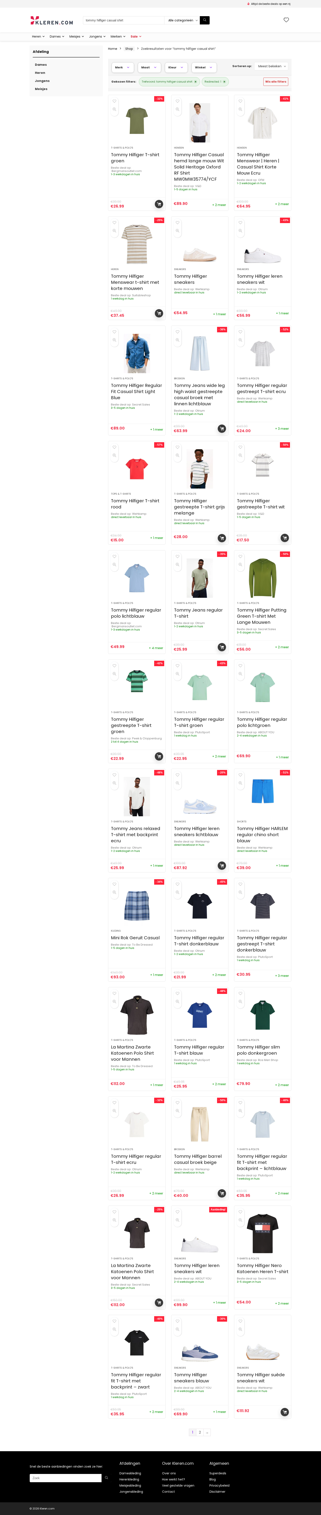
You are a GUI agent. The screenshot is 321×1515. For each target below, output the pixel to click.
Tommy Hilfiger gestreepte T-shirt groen (131, 725)
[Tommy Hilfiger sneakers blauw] (200, 1342)
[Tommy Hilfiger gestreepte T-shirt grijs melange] (200, 469)
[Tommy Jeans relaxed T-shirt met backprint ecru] (136, 796)
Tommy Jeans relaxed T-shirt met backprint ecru (135, 834)
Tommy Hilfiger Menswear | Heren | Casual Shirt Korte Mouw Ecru (258, 164)
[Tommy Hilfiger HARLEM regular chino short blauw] (262, 796)
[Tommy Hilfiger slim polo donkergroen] (262, 1015)
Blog (212, 1479)
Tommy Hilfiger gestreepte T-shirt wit (261, 504)
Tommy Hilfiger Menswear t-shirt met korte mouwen (135, 282)
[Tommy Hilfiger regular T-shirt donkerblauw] (200, 906)
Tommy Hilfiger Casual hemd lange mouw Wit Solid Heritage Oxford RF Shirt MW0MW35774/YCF (199, 167)
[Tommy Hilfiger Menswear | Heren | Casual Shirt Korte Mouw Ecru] (262, 122)
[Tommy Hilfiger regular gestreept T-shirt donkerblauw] (262, 906)
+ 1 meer (219, 314)
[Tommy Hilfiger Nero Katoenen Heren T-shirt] (262, 1233)
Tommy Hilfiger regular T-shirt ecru (136, 1159)
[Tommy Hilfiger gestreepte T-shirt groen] (136, 687)
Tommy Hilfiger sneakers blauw (191, 1378)
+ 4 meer (156, 648)
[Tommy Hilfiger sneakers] (200, 244)
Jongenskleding (131, 1491)
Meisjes (74, 36)
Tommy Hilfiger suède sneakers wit (261, 1378)
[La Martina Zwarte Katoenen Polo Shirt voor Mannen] (136, 1015)
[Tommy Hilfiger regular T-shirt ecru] (136, 1124)
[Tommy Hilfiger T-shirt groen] (136, 122)
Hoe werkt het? (173, 1479)
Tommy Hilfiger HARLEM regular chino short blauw (262, 834)
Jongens (95, 36)
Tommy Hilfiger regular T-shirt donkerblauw (199, 941)
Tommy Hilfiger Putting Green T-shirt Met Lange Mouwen (261, 616)
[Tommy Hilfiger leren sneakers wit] (262, 244)
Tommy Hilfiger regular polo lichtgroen (262, 722)
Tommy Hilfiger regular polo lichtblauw (136, 613)
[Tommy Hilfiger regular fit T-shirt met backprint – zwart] (136, 1342)
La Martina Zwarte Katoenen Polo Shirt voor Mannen (132, 1053)
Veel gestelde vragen (178, 1485)
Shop (129, 49)
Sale (134, 36)
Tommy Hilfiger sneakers (190, 279)
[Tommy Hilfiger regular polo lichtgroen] (262, 687)
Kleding (116, 931)
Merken (116, 36)
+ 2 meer (219, 205)
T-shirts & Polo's (122, 147)
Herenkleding (129, 1479)
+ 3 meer (282, 428)
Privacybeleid (219, 1485)
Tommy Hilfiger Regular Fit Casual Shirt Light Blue (136, 391)
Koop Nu (159, 204)
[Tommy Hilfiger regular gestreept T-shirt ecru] (262, 353)
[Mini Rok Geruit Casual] (136, 906)
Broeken (179, 378)
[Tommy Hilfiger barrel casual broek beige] (200, 1124)
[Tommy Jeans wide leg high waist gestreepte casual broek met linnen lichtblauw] (200, 353)
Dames (55, 36)
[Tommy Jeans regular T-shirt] (200, 578)
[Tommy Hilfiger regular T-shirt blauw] (200, 1015)
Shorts (242, 821)
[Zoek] (205, 20)
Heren (36, 36)
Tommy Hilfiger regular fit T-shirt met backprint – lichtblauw (262, 1162)
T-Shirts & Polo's (185, 494)
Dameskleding (130, 1473)
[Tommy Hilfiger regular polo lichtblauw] (136, 578)
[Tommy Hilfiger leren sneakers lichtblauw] (200, 796)
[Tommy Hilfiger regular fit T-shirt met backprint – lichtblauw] (262, 1124)
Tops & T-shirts (121, 494)
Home (112, 49)
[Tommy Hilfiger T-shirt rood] (136, 469)
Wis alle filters (275, 81)
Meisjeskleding (130, 1485)
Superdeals (217, 1473)
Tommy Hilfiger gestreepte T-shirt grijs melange (199, 507)
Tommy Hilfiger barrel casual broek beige (198, 1159)
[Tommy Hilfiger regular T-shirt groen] (200, 687)
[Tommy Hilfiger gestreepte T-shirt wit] (262, 469)
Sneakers (180, 269)
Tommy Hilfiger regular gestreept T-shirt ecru (262, 388)
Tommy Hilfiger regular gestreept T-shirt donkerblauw (262, 944)
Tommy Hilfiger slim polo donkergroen (258, 1050)
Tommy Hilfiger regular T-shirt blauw (199, 1050)
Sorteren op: (242, 66)
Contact (168, 1491)
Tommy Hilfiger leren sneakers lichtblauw (196, 831)
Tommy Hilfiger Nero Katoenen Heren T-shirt (262, 1268)
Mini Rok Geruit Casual (135, 938)
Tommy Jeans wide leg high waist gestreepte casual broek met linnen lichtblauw (199, 394)
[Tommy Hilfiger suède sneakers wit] (262, 1342)
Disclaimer (217, 1491)
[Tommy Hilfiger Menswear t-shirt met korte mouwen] (136, 244)
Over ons (169, 1473)
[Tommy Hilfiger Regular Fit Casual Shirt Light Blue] (136, 353)
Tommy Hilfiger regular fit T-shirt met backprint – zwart (136, 1381)
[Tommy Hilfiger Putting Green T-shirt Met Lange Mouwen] (262, 578)
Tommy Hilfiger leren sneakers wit (259, 279)
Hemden (179, 147)
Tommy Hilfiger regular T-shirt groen (199, 722)
